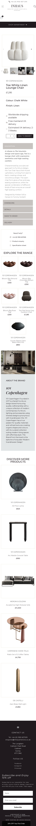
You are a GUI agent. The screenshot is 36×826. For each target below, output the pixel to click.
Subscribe (18, 807)
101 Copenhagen (14, 81)
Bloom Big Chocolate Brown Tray (26, 280)
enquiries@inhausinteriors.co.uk (18, 740)
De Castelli (18, 701)
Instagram (18, 766)
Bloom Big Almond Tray (9, 279)
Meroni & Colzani (18, 601)
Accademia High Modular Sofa (18, 605)
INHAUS (17, 6)
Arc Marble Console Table (18, 555)
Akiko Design (24, 820)
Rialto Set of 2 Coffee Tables (18, 654)
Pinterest (18, 768)
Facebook (18, 763)
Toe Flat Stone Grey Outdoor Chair (26, 311)
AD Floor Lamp (18, 506)
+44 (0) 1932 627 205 (19, 1)
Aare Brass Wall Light (18, 704)
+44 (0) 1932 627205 (20, 737)
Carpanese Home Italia (18, 651)
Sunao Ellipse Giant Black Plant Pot (18, 341)
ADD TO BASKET (25, 136)
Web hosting (11, 820)
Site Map (17, 817)
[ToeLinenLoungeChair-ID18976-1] (18, 51)
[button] (2, 6)
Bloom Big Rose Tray (9, 311)
